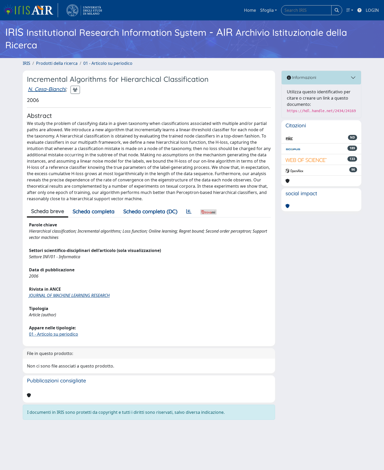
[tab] (189, 211)
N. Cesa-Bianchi (47, 89)
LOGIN (372, 10)
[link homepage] (30, 10)
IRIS (26, 63)
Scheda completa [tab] (93, 211)
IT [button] (348, 10)
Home (250, 10)
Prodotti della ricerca (57, 63)
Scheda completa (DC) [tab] (150, 211)
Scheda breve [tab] (47, 211)
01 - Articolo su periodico (107, 63)
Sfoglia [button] (267, 10)
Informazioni (303, 77)
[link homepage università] (84, 10)
